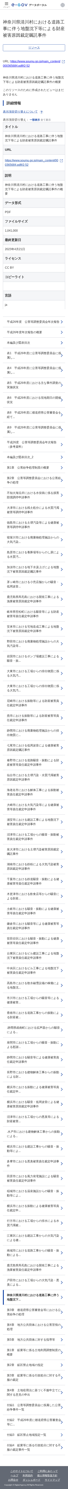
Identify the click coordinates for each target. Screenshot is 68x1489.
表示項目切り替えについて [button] (20, 111)
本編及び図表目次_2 (20, 457)
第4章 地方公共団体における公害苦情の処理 (34, 1327)
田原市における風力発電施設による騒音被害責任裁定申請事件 (33, 1178)
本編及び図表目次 (18, 342)
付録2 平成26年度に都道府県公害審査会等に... (34, 1422)
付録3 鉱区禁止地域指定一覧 (26, 1434)
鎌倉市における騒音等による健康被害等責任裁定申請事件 (33, 926)
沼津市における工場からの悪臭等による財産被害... (33, 1119)
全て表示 (46, 119)
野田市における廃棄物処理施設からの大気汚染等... (33, 643)
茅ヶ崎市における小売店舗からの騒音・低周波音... (33, 584)
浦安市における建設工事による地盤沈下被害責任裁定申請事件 (33, 822)
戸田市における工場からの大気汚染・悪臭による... (33, 1282)
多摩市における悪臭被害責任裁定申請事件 (33, 1163)
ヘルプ (14, 1475)
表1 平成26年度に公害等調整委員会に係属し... (34, 355)
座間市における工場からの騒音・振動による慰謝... (33, 1044)
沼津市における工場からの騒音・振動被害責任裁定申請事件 (33, 837)
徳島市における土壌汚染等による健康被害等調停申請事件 (33, 525)
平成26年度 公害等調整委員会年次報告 (33, 321)
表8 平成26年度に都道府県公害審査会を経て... (34, 415)
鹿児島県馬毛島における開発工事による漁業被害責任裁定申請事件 (33, 1267)
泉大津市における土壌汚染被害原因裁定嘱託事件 (33, 851)
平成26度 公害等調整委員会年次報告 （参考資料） (33, 444)
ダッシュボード (31, 1479)
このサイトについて (21, 1471)
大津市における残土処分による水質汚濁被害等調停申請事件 (33, 510)
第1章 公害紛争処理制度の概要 (28, 467)
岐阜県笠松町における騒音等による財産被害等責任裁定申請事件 (33, 614)
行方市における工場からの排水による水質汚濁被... (33, 1223)
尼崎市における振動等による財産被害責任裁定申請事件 (33, 703)
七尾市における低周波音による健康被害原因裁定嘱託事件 (33, 747)
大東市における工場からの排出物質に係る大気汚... (33, 673)
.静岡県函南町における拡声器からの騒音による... (33, 1030)
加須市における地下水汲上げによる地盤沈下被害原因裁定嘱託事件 (33, 569)
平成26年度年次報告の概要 (24, 332)
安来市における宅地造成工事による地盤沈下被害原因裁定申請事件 (33, 629)
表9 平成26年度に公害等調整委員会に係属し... (34, 429)
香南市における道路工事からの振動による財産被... (33, 1015)
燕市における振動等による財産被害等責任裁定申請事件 (33, 718)
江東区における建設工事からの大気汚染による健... (33, 1238)
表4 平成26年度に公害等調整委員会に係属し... (34, 370)
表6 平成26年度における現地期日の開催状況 (34, 400)
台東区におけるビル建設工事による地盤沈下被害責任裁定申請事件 (33, 955)
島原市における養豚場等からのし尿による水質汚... (33, 554)
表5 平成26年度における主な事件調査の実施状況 (34, 385)
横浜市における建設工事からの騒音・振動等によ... (33, 1148)
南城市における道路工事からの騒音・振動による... (33, 1252)
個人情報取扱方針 (47, 1475)
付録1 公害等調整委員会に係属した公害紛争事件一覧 (34, 1407)
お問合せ (13, 1479)
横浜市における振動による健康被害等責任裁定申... (33, 1089)
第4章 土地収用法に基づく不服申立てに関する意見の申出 (34, 1392)
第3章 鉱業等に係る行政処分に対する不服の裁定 (34, 1377)
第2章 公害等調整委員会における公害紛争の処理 (34, 480)
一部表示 (35, 119)
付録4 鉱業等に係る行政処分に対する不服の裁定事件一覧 (34, 1447)
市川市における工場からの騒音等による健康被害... (33, 1000)
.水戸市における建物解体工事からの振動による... (33, 1134)
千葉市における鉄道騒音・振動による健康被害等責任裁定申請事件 (33, 881)
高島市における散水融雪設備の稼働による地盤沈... (33, 985)
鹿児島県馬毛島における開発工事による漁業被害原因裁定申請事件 (33, 599)
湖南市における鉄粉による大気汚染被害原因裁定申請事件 (33, 866)
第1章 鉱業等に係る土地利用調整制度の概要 (34, 1352)
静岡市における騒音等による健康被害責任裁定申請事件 (33, 1059)
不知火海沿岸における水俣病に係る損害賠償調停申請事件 (33, 495)
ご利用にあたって (48, 1471)
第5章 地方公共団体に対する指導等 (31, 1339)
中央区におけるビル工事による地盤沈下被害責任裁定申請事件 (33, 970)
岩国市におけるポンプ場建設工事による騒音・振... (33, 658)
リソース (34, 47)
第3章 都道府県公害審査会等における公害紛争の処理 (34, 1312)
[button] (62, 5)
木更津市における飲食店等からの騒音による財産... (33, 896)
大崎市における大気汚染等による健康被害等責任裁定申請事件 (33, 807)
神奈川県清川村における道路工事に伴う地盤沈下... (33, 1297)
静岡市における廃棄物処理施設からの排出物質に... (33, 733)
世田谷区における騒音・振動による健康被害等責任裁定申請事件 (33, 940)
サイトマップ (52, 1479)
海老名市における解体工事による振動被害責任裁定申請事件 (33, 792)
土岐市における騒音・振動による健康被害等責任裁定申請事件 (33, 911)
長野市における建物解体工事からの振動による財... (33, 1074)
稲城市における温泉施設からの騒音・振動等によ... (33, 1193)
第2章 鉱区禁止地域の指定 (25, 1364)
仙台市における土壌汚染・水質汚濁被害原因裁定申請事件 (33, 777)
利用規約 (28, 1475)
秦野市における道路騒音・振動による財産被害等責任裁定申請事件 (33, 762)
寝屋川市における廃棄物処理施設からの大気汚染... (33, 539)
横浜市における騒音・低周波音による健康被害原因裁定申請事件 (33, 1104)
